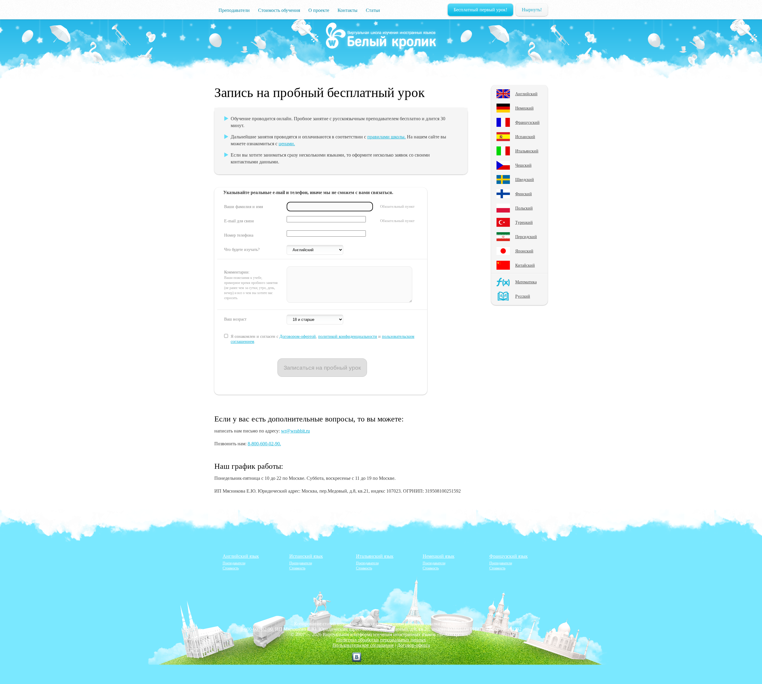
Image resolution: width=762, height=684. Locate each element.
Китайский (525, 265)
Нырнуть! (532, 9)
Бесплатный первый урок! (480, 9)
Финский (523, 193)
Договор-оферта (413, 645)
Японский (524, 251)
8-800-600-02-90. (264, 443)
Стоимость (231, 568)
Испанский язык (306, 556)
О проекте (318, 10)
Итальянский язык (375, 556)
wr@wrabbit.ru (295, 430)
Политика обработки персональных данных (381, 639)
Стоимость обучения (279, 10)
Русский (522, 296)
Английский (526, 93)
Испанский (525, 136)
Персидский (526, 236)
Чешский (523, 165)
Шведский (524, 179)
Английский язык (241, 556)
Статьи (373, 10)
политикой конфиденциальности (347, 336)
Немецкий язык (439, 556)
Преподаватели (234, 10)
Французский (527, 122)
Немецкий (524, 108)
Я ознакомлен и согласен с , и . (322, 339)
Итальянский (526, 151)
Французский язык (508, 556)
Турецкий (524, 222)
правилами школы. (386, 136)
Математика (526, 281)
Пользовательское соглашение (363, 645)
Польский (524, 208)
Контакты (347, 10)
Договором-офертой (297, 336)
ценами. (287, 143)
